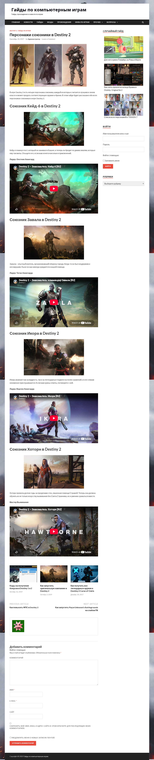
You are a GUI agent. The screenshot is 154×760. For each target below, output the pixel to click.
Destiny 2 (13, 30)
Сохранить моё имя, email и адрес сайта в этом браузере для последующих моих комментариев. (50, 727)
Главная (16, 22)
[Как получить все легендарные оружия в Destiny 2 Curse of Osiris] (84, 583)
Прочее (97, 22)
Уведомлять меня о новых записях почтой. (33, 738)
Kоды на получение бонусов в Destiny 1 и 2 (21, 587)
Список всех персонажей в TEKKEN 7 (120, 117)
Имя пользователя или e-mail (115, 133)
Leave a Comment (48, 39)
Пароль (106, 144)
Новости (28, 22)
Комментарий (16, 658)
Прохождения (64, 22)
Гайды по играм (24, 30)
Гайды (40, 22)
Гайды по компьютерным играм (48, 10)
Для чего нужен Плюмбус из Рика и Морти (122, 60)
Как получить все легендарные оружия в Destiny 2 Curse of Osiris (82, 588)
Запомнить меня (112, 160)
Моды (50, 22)
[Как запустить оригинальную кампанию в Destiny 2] (54, 583)
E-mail (13, 701)
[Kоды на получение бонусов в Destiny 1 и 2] (23, 583)
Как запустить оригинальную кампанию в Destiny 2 (53, 588)
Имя (12, 690)
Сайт (12, 712)
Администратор (34, 39)
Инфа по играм (82, 22)
